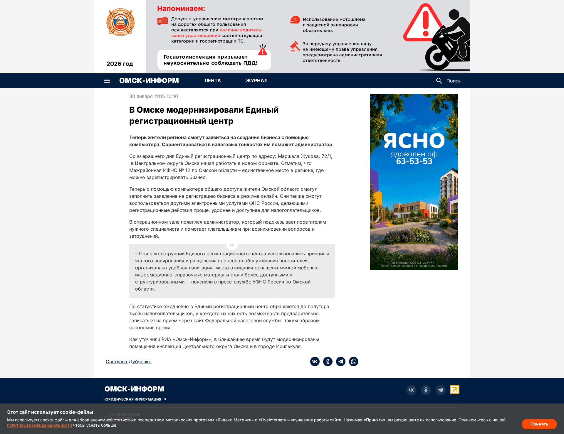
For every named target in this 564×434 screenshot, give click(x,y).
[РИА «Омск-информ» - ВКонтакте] (411, 390)
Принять (539, 423)
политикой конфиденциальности (39, 425)
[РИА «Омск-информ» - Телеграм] (441, 390)
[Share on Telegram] (339, 361)
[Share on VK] (315, 361)
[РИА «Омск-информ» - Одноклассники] (426, 390)
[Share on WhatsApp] (351, 361)
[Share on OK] (326, 361)
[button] (107, 80)
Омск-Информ (149, 81)
